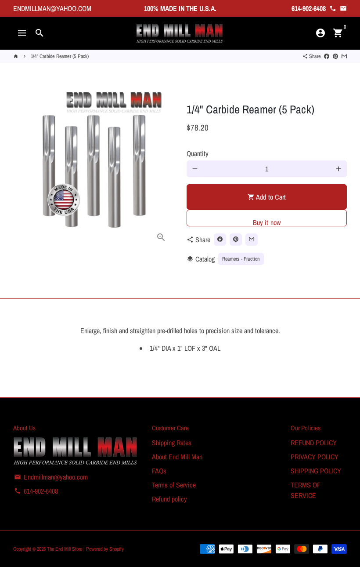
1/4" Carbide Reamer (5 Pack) (60, 56)
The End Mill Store (65, 548)
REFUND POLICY (314, 442)
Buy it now (267, 222)
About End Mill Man (177, 457)
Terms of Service (174, 485)
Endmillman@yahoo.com (51, 477)
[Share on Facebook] (326, 56)
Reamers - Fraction (241, 258)
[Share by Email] (344, 56)
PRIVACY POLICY (314, 457)
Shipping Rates (171, 442)
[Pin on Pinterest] (335, 56)
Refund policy (169, 499)
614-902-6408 (36, 491)
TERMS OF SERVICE (305, 490)
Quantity (198, 153)
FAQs (159, 471)
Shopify (116, 548)
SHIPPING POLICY (316, 471)
